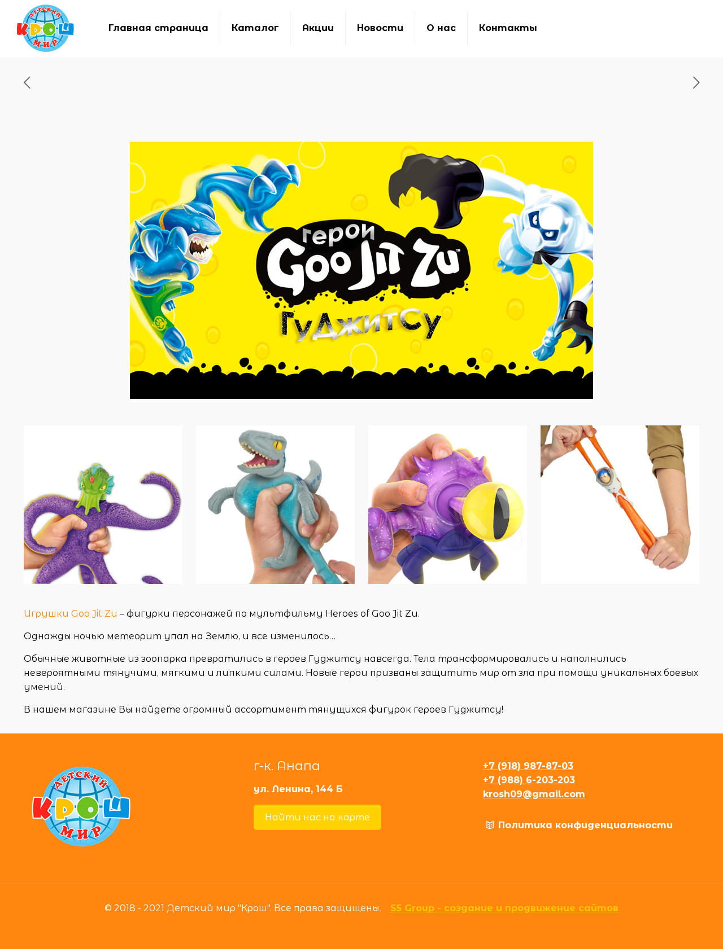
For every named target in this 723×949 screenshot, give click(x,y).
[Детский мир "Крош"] (45, 28)
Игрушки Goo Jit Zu (70, 613)
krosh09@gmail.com (534, 794)
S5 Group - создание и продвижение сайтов (504, 908)
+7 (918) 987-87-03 (528, 766)
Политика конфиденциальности (585, 825)
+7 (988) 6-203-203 (529, 780)
